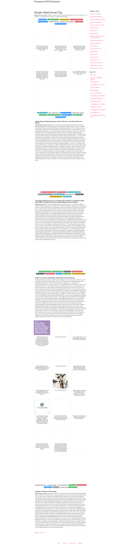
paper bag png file (70, 194)
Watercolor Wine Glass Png (96, 40)
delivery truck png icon (66, 113)
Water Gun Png (93, 54)
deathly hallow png (77, 115)
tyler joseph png (67, 273)
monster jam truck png (53, 19)
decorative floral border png (54, 115)
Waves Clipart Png (94, 60)
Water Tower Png (94, 27)
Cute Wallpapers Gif (95, 112)
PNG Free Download (95, 87)
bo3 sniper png (63, 487)
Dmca (59, 543)
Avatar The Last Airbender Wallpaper (96, 78)
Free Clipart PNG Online (96, 93)
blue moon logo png (81, 485)
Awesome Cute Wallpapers (96, 98)
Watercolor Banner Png (95, 48)
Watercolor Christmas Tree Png (97, 19)
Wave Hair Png (93, 30)
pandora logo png (67, 196)
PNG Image (93, 74)
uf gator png (59, 273)
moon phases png (43, 19)
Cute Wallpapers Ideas (95, 101)
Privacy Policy (72, 543)
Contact (64, 543)
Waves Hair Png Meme (95, 14)
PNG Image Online (94, 82)
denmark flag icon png (67, 115)
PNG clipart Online (94, 90)
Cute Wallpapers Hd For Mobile (97, 104)
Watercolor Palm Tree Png (96, 68)
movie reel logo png (64, 19)
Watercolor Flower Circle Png (97, 25)
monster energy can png (60, 24)
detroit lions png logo (61, 117)
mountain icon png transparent (67, 21)
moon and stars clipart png (76, 19)
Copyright (80, 543)
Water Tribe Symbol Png (96, 22)
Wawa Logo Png (94, 33)
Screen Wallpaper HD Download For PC (97, 115)
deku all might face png (53, 113)
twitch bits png (67, 271)
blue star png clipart (52, 485)
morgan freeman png (54, 21)
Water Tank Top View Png (96, 62)
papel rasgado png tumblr (56, 196)
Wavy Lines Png (94, 51)
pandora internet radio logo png (48, 192)
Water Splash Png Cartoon (96, 16)
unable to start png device (45, 271)
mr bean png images (43, 21)
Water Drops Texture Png (96, 65)
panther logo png (79, 194)
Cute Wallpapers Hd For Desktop (98, 109)
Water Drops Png (94, 57)
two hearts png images (57, 271)
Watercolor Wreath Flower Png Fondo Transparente (97, 36)
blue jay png (56, 487)
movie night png (79, 21)
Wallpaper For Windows (95, 107)
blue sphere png (48, 487)
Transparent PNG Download (47, 1)
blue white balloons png (40, 485)
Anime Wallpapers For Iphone (97, 84)
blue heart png (72, 485)
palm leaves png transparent (73, 192)
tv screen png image (50, 273)
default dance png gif (42, 113)
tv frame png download (77, 271)
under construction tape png (78, 273)
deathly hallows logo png (78, 113)
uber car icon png (40, 273)
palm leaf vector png (61, 192)
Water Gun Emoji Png (95, 43)
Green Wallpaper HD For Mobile (97, 95)
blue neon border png (63, 485)
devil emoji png (42, 115)
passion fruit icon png (59, 194)
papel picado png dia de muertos (45, 194)
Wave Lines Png (94, 46)
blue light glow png (72, 487)
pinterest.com (42, 532)
